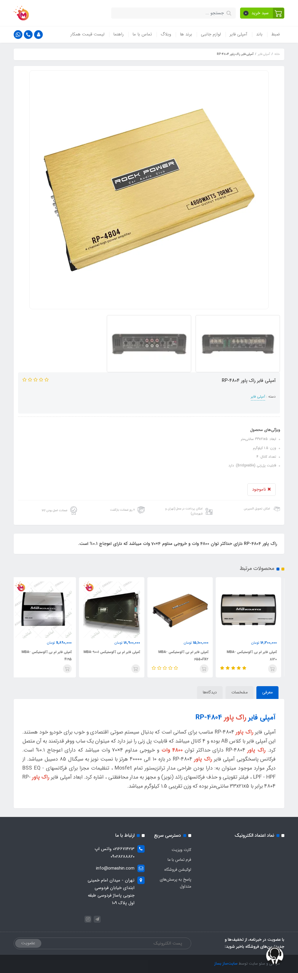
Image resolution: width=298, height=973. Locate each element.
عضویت (28, 943)
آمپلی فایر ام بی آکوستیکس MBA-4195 (50, 655)
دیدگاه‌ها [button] (210, 692)
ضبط (275, 34)
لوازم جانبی (211, 34)
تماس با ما (142, 34)
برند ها (186, 34)
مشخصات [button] (239, 692)
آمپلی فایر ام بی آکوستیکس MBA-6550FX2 (187, 655)
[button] (262, 13)
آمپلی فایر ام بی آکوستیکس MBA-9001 (115, 652)
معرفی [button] (267, 692)
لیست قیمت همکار (87, 34)
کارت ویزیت (181, 850)
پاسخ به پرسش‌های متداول (175, 883)
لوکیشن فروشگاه (177, 869)
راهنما (118, 34)
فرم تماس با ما (179, 859)
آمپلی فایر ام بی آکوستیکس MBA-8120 (255, 655)
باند (259, 34)
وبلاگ (166, 34)
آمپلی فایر (238, 34)
